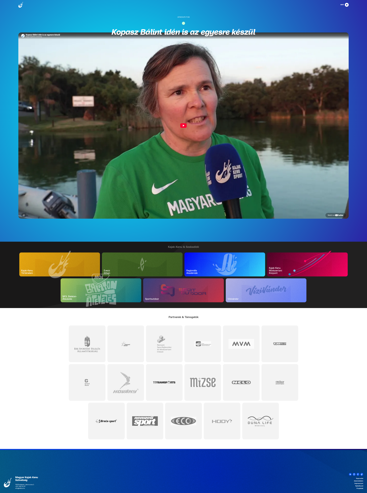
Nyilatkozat (359, 486)
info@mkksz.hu (20, 488)
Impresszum (358, 483)
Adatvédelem (358, 481)
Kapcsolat (359, 478)
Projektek (360, 488)
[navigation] (343, 5)
